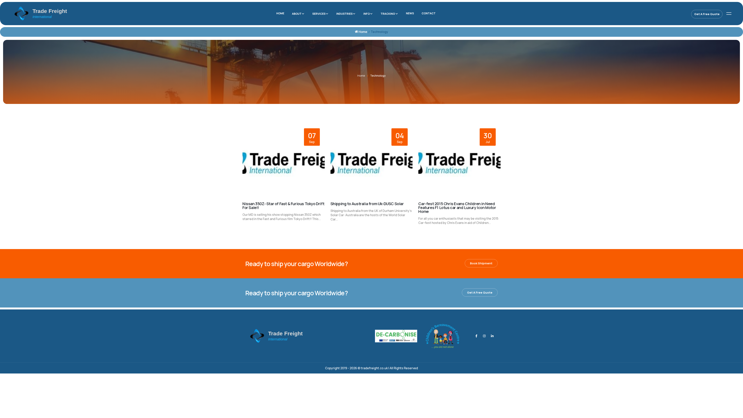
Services (318, 13)
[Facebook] (476, 335)
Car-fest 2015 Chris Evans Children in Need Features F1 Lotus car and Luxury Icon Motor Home (457, 207)
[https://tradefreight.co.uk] (72, 13)
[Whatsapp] (492, 335)
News (410, 13)
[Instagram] (484, 335)
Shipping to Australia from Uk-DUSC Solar (367, 203)
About (296, 13)
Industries (344, 13)
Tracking (388, 13)
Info (366, 13)
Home (280, 13)
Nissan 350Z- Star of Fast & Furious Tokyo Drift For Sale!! (283, 205)
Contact (429, 13)
